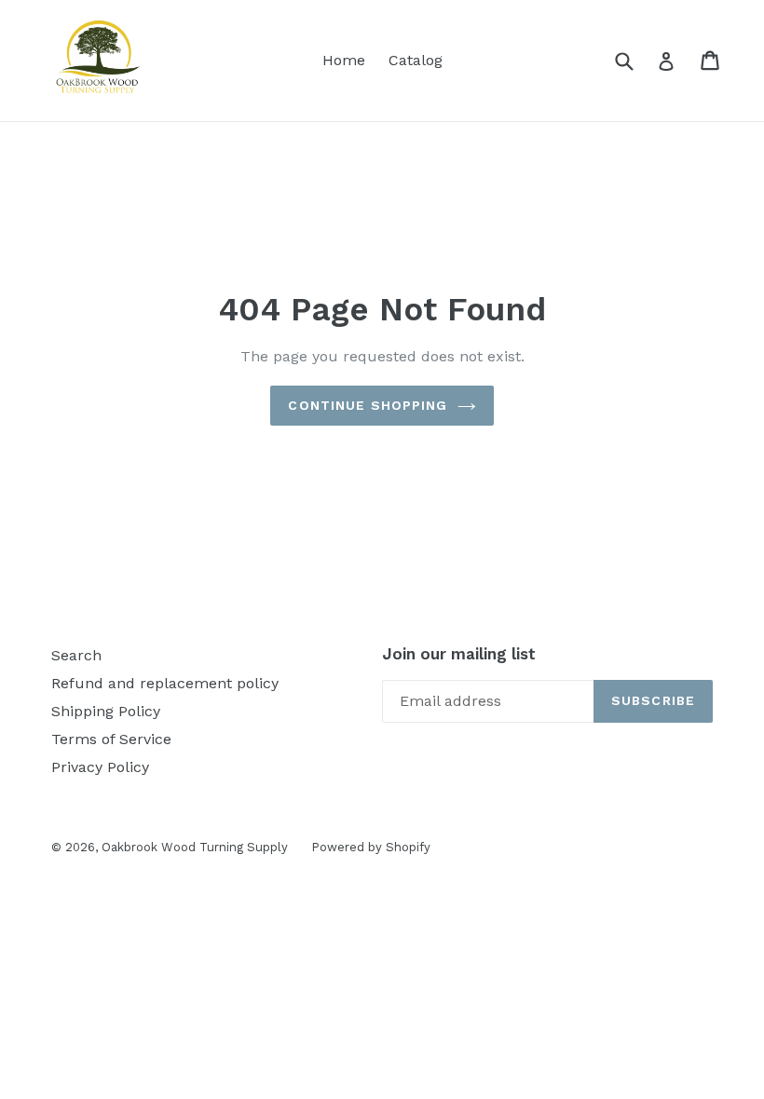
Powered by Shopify (370, 847)
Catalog (416, 60)
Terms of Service (111, 739)
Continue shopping (367, 405)
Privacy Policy (100, 767)
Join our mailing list (459, 653)
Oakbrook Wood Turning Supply (195, 847)
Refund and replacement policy (165, 683)
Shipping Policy (105, 711)
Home (343, 60)
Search (76, 655)
